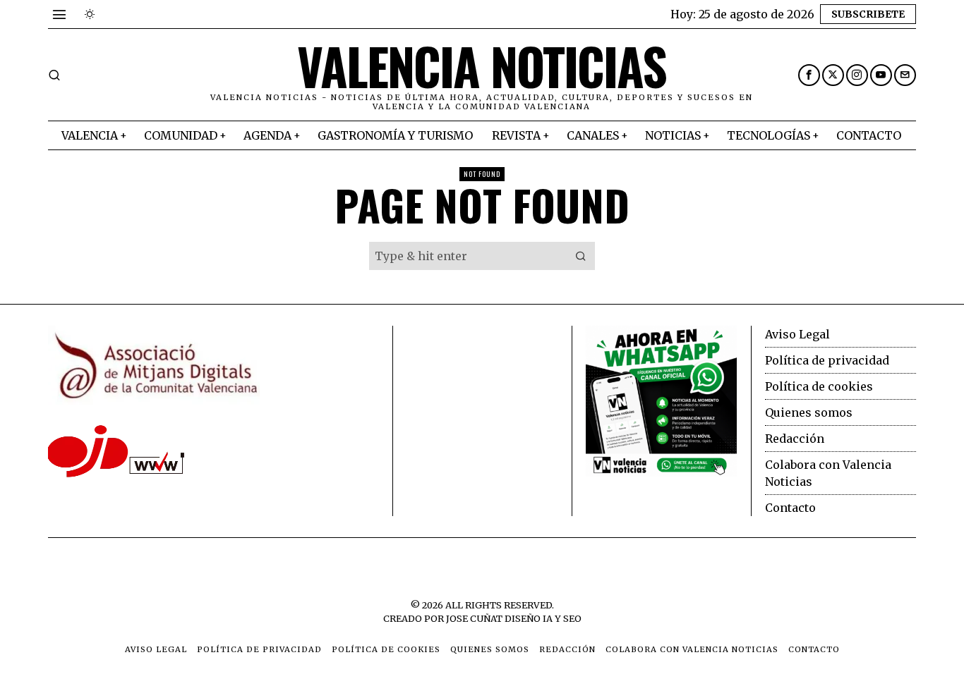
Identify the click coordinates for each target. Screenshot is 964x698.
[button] (581, 256)
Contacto (790, 508)
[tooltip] (809, 75)
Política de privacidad (827, 360)
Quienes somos (808, 412)
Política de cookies (819, 386)
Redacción (794, 438)
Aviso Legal (797, 334)
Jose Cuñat (474, 618)
